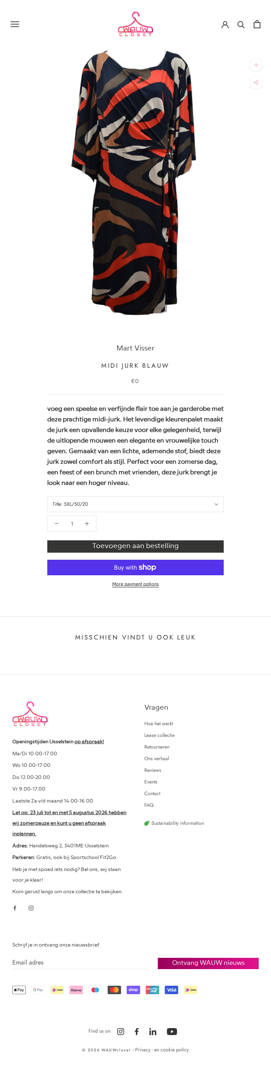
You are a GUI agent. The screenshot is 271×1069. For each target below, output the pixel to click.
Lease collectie (159, 735)
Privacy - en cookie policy (162, 1049)
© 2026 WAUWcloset (107, 1050)
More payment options (135, 583)
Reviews (152, 770)
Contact (152, 793)
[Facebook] (14, 907)
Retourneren (156, 746)
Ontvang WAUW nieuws (208, 962)
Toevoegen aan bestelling (135, 545)
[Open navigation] (15, 24)
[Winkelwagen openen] (257, 24)
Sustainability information (177, 823)
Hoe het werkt (158, 723)
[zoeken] (241, 24)
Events (150, 781)
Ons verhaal (156, 758)
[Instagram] (31, 907)
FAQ (148, 805)
